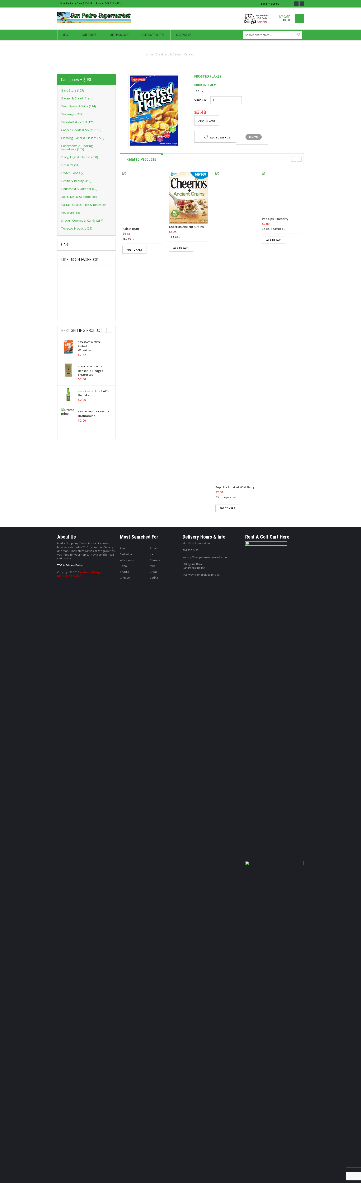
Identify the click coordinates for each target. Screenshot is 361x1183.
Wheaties (85, 350)
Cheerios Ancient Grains (186, 227)
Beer (80, 390)
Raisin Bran (130, 229)
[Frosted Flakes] (154, 110)
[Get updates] (302, 3)
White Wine (127, 560)
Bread (154, 572)
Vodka (154, 577)
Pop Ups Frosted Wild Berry (235, 487)
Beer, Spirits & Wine (97, 390)
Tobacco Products (90, 366)
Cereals (189, 54)
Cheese (125, 577)
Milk (152, 566)
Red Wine (126, 554)
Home (149, 54)
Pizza (123, 566)
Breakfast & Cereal (168, 54)
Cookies (155, 560)
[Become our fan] (296, 3)
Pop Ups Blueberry (275, 219)
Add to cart (206, 120)
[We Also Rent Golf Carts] (258, 20)
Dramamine (86, 416)
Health (82, 411)
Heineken (84, 395)
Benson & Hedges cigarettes (90, 373)
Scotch (154, 548)
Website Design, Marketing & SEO (80, 574)
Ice (151, 554)
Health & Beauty (98, 411)
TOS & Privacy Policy (70, 565)
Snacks (124, 572)
